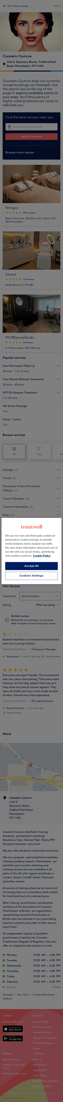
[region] (31, 551)
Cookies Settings (31, 575)
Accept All (31, 566)
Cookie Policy (42, 555)
